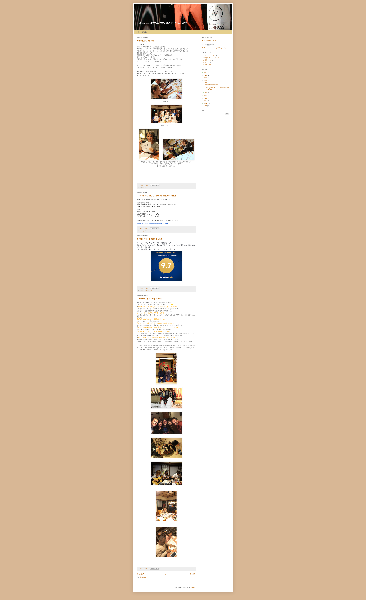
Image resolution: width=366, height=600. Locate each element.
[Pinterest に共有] (158, 185)
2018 (205, 80)
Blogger (193, 587)
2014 (205, 103)
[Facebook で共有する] (157, 185)
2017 (205, 95)
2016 (205, 98)
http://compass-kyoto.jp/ (209, 40)
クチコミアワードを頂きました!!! (149, 239)
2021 (205, 72)
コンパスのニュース (147, 231)
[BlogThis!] (153, 185)
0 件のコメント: (143, 185)
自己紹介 (144, 32)
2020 (205, 75)
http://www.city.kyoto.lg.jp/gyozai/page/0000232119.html (152, 223)
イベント (144, 187)
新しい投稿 (140, 574)
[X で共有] (155, 185)
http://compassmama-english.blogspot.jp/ (214, 48)
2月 (206, 92)
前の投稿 (192, 574)
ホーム (137, 32)
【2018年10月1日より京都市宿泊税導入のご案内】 (157, 196)
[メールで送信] (151, 185)
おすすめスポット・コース (211, 58)
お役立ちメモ (207, 60)
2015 (205, 100)
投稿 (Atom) (143, 577)
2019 (205, 77)
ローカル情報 (207, 64)
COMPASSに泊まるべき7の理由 (149, 299)
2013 (205, 106)
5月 (206, 82)
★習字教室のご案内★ (145, 41)
